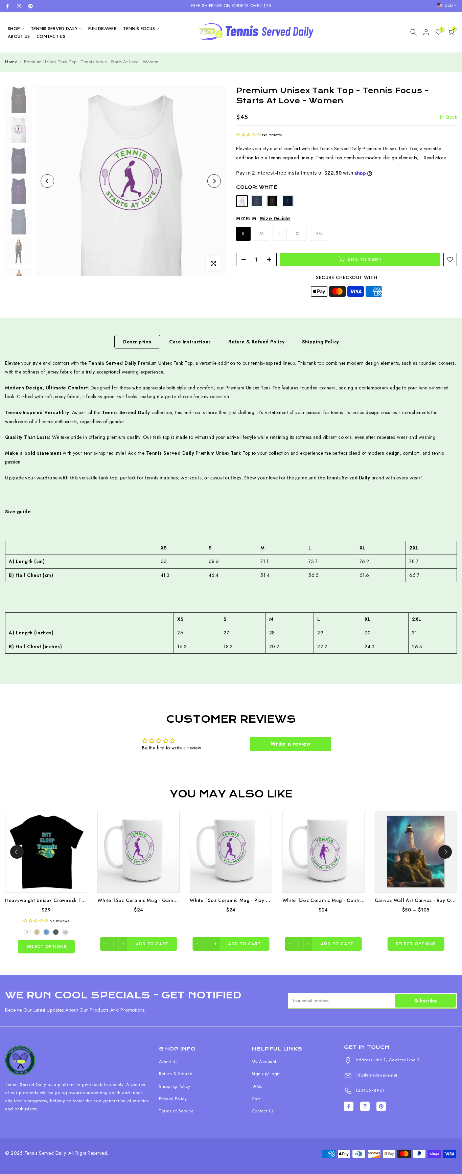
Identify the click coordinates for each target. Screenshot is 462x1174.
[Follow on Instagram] (19, 6)
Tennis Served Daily (54, 28)
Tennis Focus (139, 28)
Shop (14, 28)
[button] (248, 134)
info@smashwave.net (375, 1075)
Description (137, 341)
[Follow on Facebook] (7, 6)
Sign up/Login (266, 1073)
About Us (19, 36)
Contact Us (51, 36)
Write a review (290, 744)
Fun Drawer (102, 28)
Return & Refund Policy (256, 341)
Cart (256, 1099)
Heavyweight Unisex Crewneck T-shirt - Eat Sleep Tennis (71, 900)
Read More (435, 158)
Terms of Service (176, 1111)
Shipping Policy (320, 341)
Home (11, 62)
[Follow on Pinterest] (30, 6)
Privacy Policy (173, 1099)
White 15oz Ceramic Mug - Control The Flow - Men (342, 900)
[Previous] (47, 181)
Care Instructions (190, 341)
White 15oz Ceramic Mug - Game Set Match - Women (160, 900)
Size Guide (275, 218)
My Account (264, 1061)
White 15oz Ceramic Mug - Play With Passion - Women (254, 900)
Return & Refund (176, 1073)
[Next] (214, 181)
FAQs (257, 1086)
